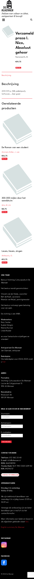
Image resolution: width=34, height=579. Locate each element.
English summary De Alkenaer (12, 527)
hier (4, 362)
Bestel (18, 67)
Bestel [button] (4, 158)
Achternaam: (6, 423)
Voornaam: (5, 414)
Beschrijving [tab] (6, 75)
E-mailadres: (6, 432)
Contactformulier (10, 475)
